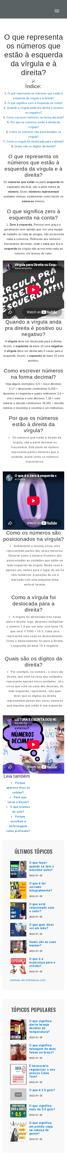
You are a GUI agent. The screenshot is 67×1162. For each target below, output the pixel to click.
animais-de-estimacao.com (28, 980)
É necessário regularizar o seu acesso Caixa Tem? (42, 1071)
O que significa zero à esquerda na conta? (35, 103)
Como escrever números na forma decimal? (35, 117)
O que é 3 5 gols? (42, 1090)
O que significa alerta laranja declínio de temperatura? (40, 1026)
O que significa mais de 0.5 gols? (42, 1107)
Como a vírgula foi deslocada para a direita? (35, 141)
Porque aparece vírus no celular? (18, 787)
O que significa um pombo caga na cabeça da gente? (41, 1128)
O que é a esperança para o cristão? (42, 962)
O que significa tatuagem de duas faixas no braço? (42, 1049)
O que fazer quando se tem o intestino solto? (41, 866)
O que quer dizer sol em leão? (41, 926)
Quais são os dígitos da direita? (35, 146)
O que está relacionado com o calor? (41, 907)
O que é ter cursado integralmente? (40, 887)
